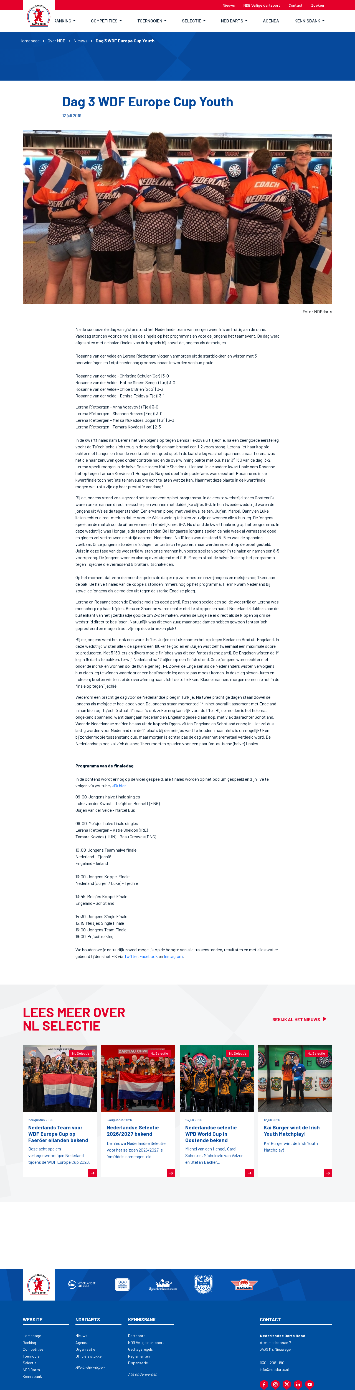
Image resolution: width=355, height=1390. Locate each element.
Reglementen (139, 1356)
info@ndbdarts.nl (274, 1369)
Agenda (81, 1342)
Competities (33, 1349)
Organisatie (85, 1349)
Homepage (29, 40)
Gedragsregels (140, 1349)
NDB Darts (31, 1369)
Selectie (29, 1362)
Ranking (29, 1342)
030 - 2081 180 (272, 1362)
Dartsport (136, 1335)
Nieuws (80, 40)
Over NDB (56, 40)
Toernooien (32, 1356)
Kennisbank (32, 1376)
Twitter (131, 956)
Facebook (149, 956)
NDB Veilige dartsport (146, 1342)
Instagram (173, 956)
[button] (64, 21)
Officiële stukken (89, 1356)
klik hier (119, 785)
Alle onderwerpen (90, 1367)
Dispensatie (138, 1362)
